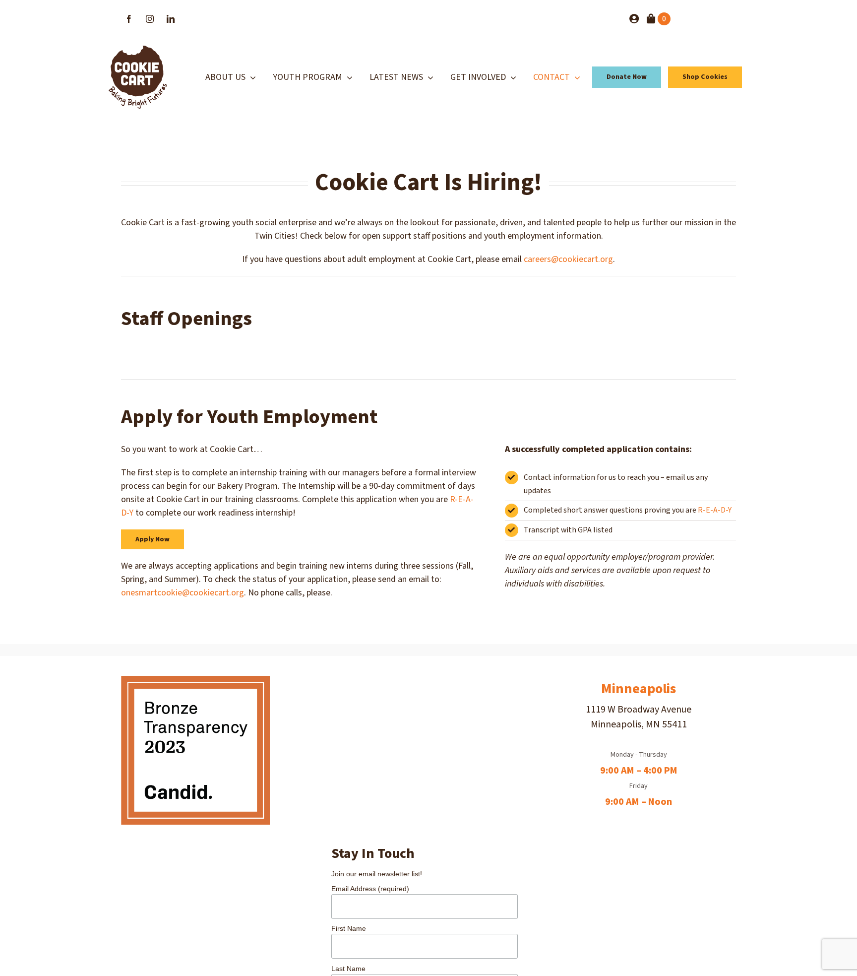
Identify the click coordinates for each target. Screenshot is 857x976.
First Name (348, 928)
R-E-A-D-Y (715, 510)
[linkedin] (171, 19)
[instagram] (150, 19)
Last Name (348, 969)
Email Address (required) (370, 889)
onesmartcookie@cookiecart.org (182, 592)
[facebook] (129, 19)
